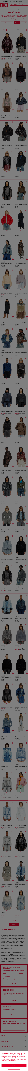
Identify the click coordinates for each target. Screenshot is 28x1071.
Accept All (14, 1065)
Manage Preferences (16, 1059)
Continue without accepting (14, 1068)
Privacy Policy (5, 1060)
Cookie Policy (13, 1060)
